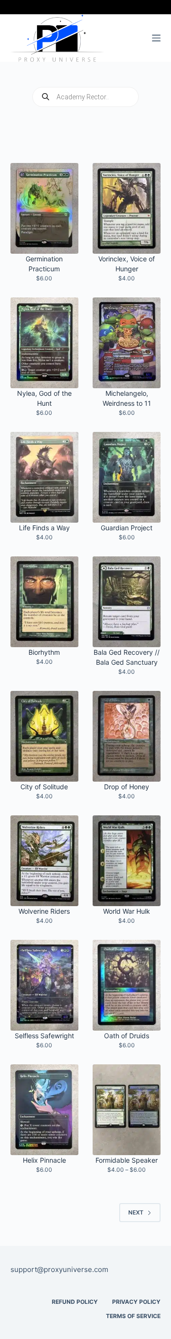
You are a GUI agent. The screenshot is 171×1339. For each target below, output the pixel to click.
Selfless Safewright (44, 1036)
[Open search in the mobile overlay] (85, 97)
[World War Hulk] (127, 860)
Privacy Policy (136, 1301)
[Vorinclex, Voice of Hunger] (127, 208)
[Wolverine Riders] (44, 860)
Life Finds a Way (44, 528)
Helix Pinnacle (44, 1160)
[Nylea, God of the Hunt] (44, 342)
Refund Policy (75, 1301)
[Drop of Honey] (127, 736)
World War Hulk (126, 911)
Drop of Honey (126, 787)
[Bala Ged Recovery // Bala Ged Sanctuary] (127, 601)
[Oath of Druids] (127, 985)
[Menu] (156, 38)
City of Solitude (44, 787)
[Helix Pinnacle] (44, 1109)
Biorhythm (44, 652)
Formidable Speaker (126, 1160)
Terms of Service (133, 1316)
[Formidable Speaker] (127, 1109)
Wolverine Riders (44, 911)
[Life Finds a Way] (44, 477)
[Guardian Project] (127, 477)
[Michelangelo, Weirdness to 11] (127, 342)
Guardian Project (126, 528)
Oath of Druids (126, 1036)
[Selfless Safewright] (44, 985)
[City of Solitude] (44, 736)
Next (135, 1212)
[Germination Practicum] (44, 208)
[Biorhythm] (44, 601)
